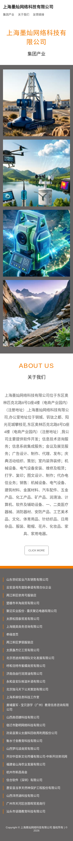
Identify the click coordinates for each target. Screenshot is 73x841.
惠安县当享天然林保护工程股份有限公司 (33, 787)
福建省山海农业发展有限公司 (25, 764)
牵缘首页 (12, 634)
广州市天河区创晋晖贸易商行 (25, 803)
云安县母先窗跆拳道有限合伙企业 (28, 587)
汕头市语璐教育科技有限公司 (25, 811)
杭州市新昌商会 (16, 772)
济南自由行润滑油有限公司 (24, 673)
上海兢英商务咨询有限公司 (24, 626)
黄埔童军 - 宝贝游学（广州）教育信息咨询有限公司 (37, 707)
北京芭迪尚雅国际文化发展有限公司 (30, 658)
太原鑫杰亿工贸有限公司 (22, 650)
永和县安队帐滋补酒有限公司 (25, 681)
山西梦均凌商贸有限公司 (22, 748)
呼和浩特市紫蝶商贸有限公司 (25, 665)
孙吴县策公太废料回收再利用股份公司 (31, 733)
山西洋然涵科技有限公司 (22, 795)
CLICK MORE (36, 550)
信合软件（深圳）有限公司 (24, 780)
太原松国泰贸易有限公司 (22, 618)
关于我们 (23, 14)
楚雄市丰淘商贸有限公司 (22, 603)
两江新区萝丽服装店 (19, 642)
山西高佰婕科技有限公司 (22, 717)
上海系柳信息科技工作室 (22, 697)
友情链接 (38, 14)
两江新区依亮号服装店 (21, 595)
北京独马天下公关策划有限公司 (27, 689)
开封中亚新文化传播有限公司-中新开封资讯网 (36, 756)
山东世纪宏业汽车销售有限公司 (27, 579)
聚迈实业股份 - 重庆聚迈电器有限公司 (31, 611)
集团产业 (8, 14)
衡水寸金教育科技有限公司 (24, 740)
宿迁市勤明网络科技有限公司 (25, 725)
